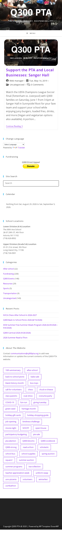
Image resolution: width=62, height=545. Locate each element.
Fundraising (8, 273)
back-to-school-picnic (14, 376)
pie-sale (36, 434)
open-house (40, 428)
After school (8, 268)
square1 (9, 460)
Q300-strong (11, 447)
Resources (7, 283)
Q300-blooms (28, 440)
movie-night (10, 428)
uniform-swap (42, 472)
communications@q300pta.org (24, 353)
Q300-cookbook (48, 440)
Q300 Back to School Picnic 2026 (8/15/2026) (22, 320)
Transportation (10, 293)
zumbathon (10, 485)
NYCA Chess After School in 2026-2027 (20, 315)
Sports (6, 288)
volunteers (27, 479)
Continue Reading (14, 126)
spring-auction (48, 453)
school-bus (10, 453)
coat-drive (28, 395)
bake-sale (35, 376)
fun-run (23, 402)
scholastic (44, 447)
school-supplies (28, 453)
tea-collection (35, 466)
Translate (21, 148)
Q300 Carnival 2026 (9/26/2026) (17, 332)
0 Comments (37, 84)
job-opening (10, 421)
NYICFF (26, 428)
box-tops (34, 383)
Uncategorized (17, 84)
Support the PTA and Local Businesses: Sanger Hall (30, 72)
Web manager (16, 80)
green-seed (10, 408)
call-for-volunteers (13, 389)
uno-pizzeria (10, 479)
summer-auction (26, 460)
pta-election (10, 440)
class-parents (11, 395)
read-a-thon (28, 447)
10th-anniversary (13, 370)
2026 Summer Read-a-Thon (15, 337)
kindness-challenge (31, 421)
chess (30, 389)
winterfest (43, 479)
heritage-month (29, 408)
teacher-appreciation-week (17, 472)
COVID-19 (9, 402)
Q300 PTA (31, 12)
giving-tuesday (39, 402)
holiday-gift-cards (13, 415)
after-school (32, 370)
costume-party (45, 395)
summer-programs (13, 466)
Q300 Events (8, 278)
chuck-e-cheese (46, 389)
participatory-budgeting (16, 434)
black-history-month (14, 383)
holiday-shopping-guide (37, 415)
